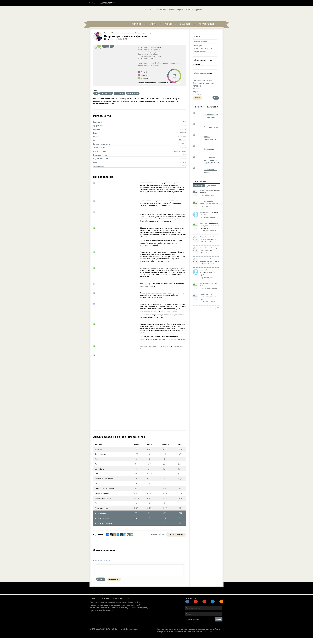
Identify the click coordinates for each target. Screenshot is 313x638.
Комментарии (199, 186)
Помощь (105, 599)
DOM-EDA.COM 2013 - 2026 (103, 629)
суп (96, 93)
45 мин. (158, 56)
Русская (157, 52)
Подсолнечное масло (101, 159)
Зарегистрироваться (107, 3)
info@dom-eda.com (129, 629)
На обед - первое (168, 63)
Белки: (196, 88)
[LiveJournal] (121, 534)
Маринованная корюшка (209, 204)
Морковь (96, 129)
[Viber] (128, 534)
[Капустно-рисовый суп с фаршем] (115, 48)
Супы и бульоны (127, 33)
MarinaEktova (204, 248)
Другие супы (152, 33)
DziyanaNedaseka (206, 237)
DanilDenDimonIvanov (208, 283)
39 (174, 75)
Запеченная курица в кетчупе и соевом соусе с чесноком (209, 225)
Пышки (202, 286)
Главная (107, 33)
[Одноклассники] (114, 534)
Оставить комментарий (101, 561)
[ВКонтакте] (107, 534)
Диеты (213, 248)
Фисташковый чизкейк (208, 239)
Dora (201, 223)
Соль (95, 162)
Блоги (152, 24)
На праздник (155, 65)
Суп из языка (209, 149)
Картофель (97, 122)
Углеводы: (197, 94)
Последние (200, 181)
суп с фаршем (106, 93)
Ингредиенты (206, 24)
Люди (168, 24)
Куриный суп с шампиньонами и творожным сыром (211, 160)
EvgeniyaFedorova (206, 294)
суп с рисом (119, 93)
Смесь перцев (98, 166)
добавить (100, 579)
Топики (136, 24)
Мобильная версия (121, 599)
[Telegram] (124, 534)
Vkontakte (223, 3)
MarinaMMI (108, 39)
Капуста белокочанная (101, 144)
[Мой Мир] (118, 534)
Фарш (95, 137)
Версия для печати (176, 534)
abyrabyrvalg (204, 259)
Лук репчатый (98, 126)
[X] (111, 534)
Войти (92, 3)
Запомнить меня (193, 619)
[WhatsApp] (131, 534)
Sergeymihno (204, 212)
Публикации (211, 186)
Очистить (197, 97)
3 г (150, 78)
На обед (158, 63)
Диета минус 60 (206, 250)
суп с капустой (132, 93)
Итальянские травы (100, 155)
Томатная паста (99, 148)
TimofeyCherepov (206, 201)
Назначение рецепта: (203, 48)
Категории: (198, 45)
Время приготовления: (203, 83)
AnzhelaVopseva (206, 190)
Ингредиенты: (199, 50)
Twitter (219, 3)
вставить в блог (157, 534)
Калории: (197, 85)
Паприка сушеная (99, 151)
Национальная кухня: (203, 80)
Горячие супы (140, 33)
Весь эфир (212, 308)
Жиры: (195, 91)
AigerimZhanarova (206, 270)
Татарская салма (211, 127)
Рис (94, 140)
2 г (147, 72)
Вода (95, 133)
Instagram (214, 3)
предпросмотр (114, 579)
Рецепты (185, 24)
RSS (218, 308)
